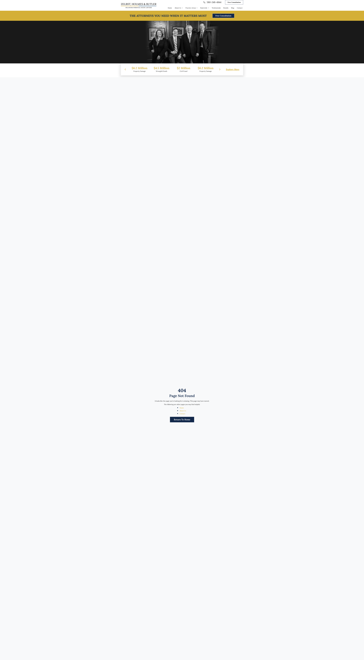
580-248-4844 (214, 2)
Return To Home (182, 419)
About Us (183, 411)
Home (182, 408)
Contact (182, 414)
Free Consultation (234, 2)
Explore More (232, 69)
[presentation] (125, 69)
